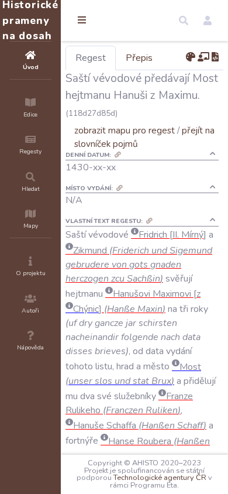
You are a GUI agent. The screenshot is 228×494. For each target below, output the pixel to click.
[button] (183, 20)
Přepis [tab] (139, 58)
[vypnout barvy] (190, 57)
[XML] (215, 57)
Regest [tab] (90, 58)
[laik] (203, 57)
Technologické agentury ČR (159, 477)
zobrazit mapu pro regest (124, 130)
